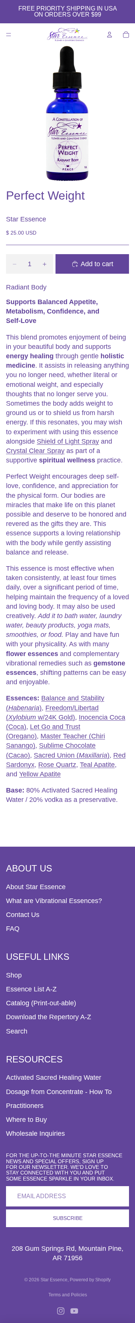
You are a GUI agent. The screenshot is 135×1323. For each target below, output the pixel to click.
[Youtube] (74, 1310)
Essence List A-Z (31, 989)
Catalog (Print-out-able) (41, 1003)
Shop (14, 975)
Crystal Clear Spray (35, 451)
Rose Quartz (57, 764)
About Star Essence (36, 887)
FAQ (13, 928)
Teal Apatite (97, 764)
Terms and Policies (67, 1294)
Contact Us (22, 914)
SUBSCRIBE (67, 1218)
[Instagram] (60, 1310)
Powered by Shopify (90, 1279)
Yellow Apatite (40, 774)
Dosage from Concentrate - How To (59, 1092)
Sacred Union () (72, 755)
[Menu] (8, 34)
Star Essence (54, 1279)
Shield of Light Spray (68, 441)
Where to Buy (26, 1119)
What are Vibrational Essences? (54, 901)
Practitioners (25, 1105)
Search (16, 1031)
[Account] (109, 34)
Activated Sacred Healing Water (53, 1077)
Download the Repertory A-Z (48, 1017)
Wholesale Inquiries (35, 1133)
